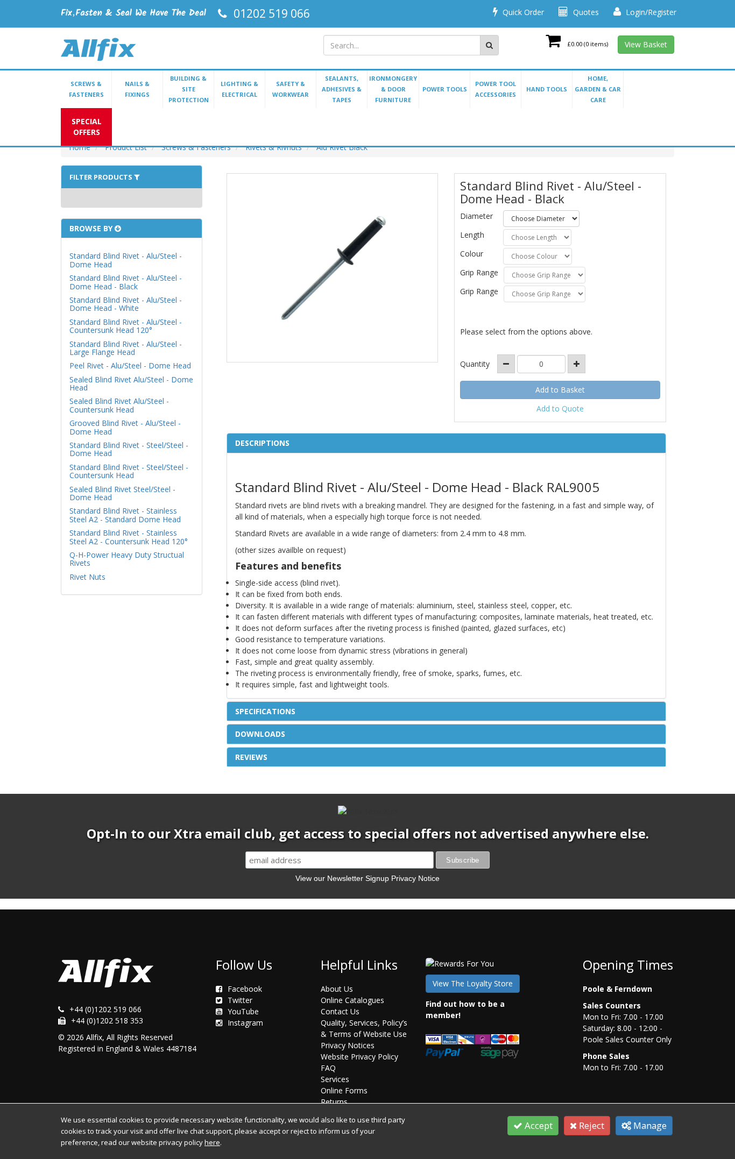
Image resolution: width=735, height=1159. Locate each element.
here (212, 1142)
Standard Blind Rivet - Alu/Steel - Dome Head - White (125, 304)
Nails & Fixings (137, 89)
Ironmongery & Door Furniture (393, 89)
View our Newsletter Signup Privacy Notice (367, 878)
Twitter (240, 1000)
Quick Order (522, 12)
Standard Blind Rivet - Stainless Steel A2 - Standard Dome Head (125, 515)
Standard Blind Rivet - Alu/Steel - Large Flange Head (125, 348)
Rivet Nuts (87, 577)
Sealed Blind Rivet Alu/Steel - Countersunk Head (119, 405)
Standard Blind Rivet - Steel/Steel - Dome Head (128, 449)
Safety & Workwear (290, 89)
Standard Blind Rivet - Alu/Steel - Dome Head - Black (125, 282)
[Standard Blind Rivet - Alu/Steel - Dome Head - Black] (332, 268)
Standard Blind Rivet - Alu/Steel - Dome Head (125, 260)
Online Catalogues (352, 1000)
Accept (537, 1125)
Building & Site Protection (188, 89)
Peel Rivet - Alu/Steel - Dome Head (130, 365)
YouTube (243, 1011)
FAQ (328, 1068)
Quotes (585, 12)
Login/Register (650, 12)
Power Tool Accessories (495, 89)
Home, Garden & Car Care (598, 89)
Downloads (260, 734)
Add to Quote (560, 408)
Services (335, 1079)
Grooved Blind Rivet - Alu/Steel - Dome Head (125, 427)
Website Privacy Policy (359, 1056)
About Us (337, 989)
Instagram (245, 1023)
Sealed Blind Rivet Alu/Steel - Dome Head (131, 383)
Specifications (265, 711)
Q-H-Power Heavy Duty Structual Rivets (126, 559)
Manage (649, 1125)
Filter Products (101, 177)
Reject (590, 1125)
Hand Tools (546, 89)
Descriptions (262, 443)
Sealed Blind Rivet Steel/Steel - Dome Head (122, 493)
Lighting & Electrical (239, 89)
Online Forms (344, 1090)
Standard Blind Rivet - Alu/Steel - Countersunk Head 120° (125, 326)
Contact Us (340, 1011)
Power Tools (444, 89)
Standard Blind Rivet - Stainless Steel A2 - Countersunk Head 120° (128, 537)
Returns (334, 1102)
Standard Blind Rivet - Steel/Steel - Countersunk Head (128, 471)
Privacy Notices (347, 1045)
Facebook (245, 989)
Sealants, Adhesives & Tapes (342, 89)
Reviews (251, 757)
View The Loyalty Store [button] (473, 983)
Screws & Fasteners (86, 89)
